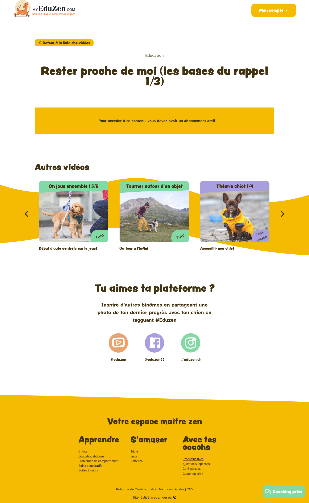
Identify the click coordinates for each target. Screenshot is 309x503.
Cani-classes (192, 469)
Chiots (82, 451)
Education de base (91, 456)
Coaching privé (193, 474)
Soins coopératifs (90, 466)
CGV (190, 489)
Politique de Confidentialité (136, 489)
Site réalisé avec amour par (153, 497)
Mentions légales (171, 489)
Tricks (135, 451)
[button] (26, 214)
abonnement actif (199, 120)
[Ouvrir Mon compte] (286, 10)
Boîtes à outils (88, 470)
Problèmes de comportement (98, 461)
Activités (137, 461)
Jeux (134, 456)
